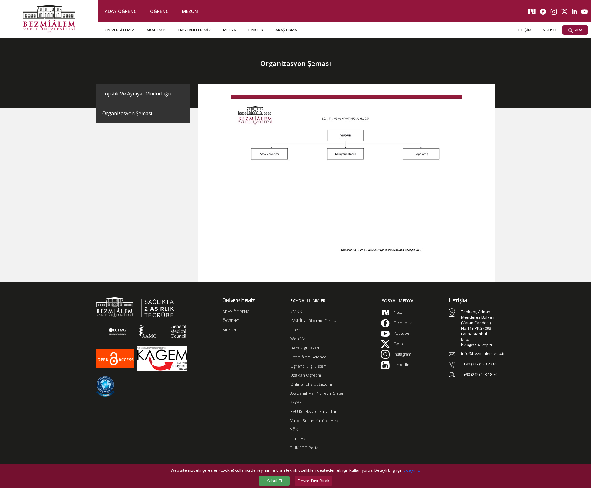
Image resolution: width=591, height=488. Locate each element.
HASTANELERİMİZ (194, 30)
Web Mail (298, 338)
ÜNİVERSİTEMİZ (119, 30)
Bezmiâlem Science (308, 357)
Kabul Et (274, 481)
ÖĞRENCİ (160, 11)
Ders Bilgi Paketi (304, 348)
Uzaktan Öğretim (305, 375)
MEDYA (229, 30)
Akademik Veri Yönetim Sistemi (318, 393)
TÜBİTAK (297, 439)
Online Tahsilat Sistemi (311, 384)
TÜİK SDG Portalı (305, 447)
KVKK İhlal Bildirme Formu (313, 320)
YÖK (294, 429)
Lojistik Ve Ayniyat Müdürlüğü (136, 93)
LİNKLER (255, 30)
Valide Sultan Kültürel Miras (315, 420)
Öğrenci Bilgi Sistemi (309, 366)
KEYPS (296, 402)
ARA (578, 30)
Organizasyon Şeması (127, 113)
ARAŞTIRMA (286, 30)
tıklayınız (412, 470)
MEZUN (190, 11)
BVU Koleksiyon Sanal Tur (313, 411)
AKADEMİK (156, 30)
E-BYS (295, 330)
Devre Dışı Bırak (313, 481)
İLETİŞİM (523, 30)
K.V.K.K (296, 311)
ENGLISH (548, 30)
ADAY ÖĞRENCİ (121, 11)
